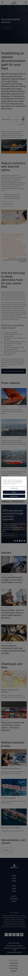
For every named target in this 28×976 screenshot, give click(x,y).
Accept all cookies (14, 496)
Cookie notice (13, 484)
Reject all (14, 492)
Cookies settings (14, 488)
